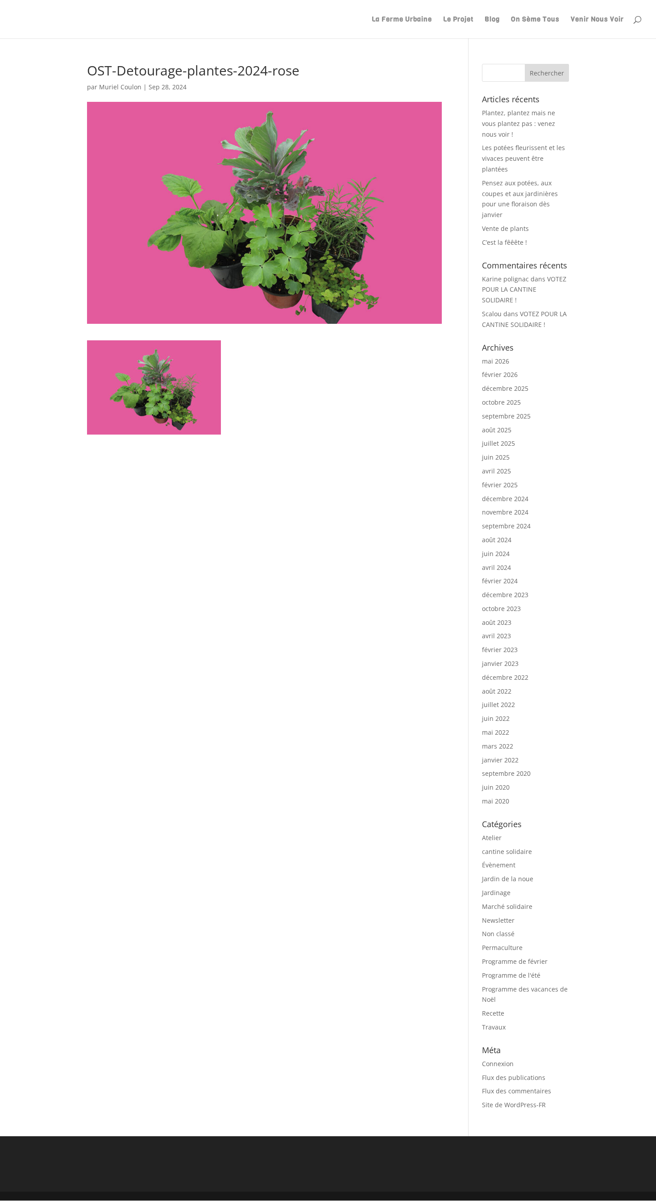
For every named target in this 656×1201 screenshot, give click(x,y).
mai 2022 (495, 732)
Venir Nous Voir (597, 20)
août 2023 (496, 622)
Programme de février (515, 961)
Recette (493, 1013)
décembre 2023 (505, 594)
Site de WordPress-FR (514, 1105)
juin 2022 (496, 718)
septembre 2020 (506, 773)
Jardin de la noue (507, 879)
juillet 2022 (498, 704)
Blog (492, 20)
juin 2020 (496, 787)
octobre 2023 (501, 608)
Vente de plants (505, 228)
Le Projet (458, 20)
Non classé (498, 933)
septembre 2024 (506, 526)
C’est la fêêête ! (504, 242)
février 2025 (500, 485)
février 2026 (500, 374)
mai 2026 (495, 361)
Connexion (498, 1063)
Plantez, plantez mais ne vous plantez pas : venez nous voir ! (518, 123)
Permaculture (502, 947)
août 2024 (496, 540)
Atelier (492, 837)
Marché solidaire (507, 906)
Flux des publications (513, 1077)
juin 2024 (496, 553)
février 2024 (500, 581)
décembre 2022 (505, 677)
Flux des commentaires (516, 1091)
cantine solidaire (507, 851)
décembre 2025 (505, 388)
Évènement (498, 865)
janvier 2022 (500, 760)
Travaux (494, 1027)
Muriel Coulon (120, 87)
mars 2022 (497, 746)
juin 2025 (496, 457)
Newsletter (498, 920)
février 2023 (500, 649)
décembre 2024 (505, 498)
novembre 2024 (505, 512)
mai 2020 (495, 801)
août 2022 (496, 691)
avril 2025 (496, 471)
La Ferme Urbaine (402, 20)
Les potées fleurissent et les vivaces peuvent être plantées (523, 158)
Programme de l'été (511, 975)
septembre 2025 (506, 416)
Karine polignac (505, 279)
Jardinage (496, 892)
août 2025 (496, 430)
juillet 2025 (498, 443)
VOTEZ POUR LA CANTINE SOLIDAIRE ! (524, 290)
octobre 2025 (501, 402)
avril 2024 (496, 567)
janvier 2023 (500, 663)
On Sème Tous (535, 20)
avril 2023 (496, 636)
